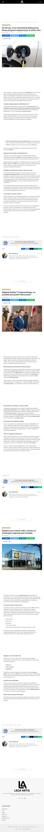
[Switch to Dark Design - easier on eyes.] (39, 1)
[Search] (40, 2)
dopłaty (11, 236)
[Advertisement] (22, 12)
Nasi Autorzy (4, 814)
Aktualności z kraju (6, 289)
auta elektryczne (6, 236)
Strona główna (4, 808)
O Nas (3, 810)
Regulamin (4, 819)
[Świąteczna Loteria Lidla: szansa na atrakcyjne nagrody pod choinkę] (22, 557)
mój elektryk (16, 236)
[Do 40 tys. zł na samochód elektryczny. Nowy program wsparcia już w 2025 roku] (22, 54)
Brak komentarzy (19, 32)
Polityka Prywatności (6, 818)
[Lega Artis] (22, 2)
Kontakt (3, 812)
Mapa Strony (4, 816)
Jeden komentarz (19, 535)
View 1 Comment (21, 769)
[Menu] (3, 2)
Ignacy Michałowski (5, 32)
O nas (20, 829)
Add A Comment (22, 281)
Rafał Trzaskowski (6, 475)
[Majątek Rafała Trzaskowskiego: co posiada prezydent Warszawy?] (22, 319)
